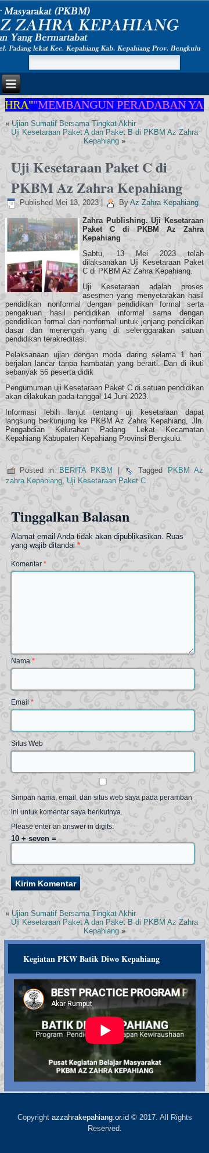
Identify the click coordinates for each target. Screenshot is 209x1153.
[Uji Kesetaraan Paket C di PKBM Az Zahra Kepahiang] (43, 292)
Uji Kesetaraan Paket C (106, 480)
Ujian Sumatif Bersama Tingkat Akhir (74, 123)
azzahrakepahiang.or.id (90, 1117)
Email (22, 702)
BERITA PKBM (86, 470)
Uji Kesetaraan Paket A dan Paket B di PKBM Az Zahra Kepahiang (104, 136)
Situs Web (27, 743)
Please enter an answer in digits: (62, 826)
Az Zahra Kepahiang (164, 202)
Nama (23, 661)
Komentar (28, 564)
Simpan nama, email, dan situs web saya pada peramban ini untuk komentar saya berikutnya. (101, 804)
